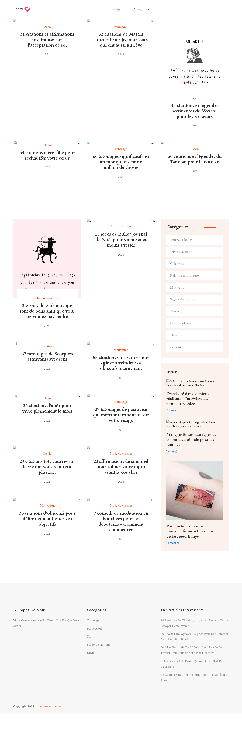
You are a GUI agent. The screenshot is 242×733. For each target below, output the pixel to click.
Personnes (177, 347)
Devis (174, 335)
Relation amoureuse (184, 275)
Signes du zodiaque (184, 299)
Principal (116, 9)
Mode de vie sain (98, 644)
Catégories (142, 9)
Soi (89, 636)
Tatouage (177, 311)
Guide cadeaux (181, 323)
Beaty (18, 8)
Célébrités (177, 263)
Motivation (178, 287)
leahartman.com (50, 706)
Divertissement (181, 251)
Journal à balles (181, 239)
